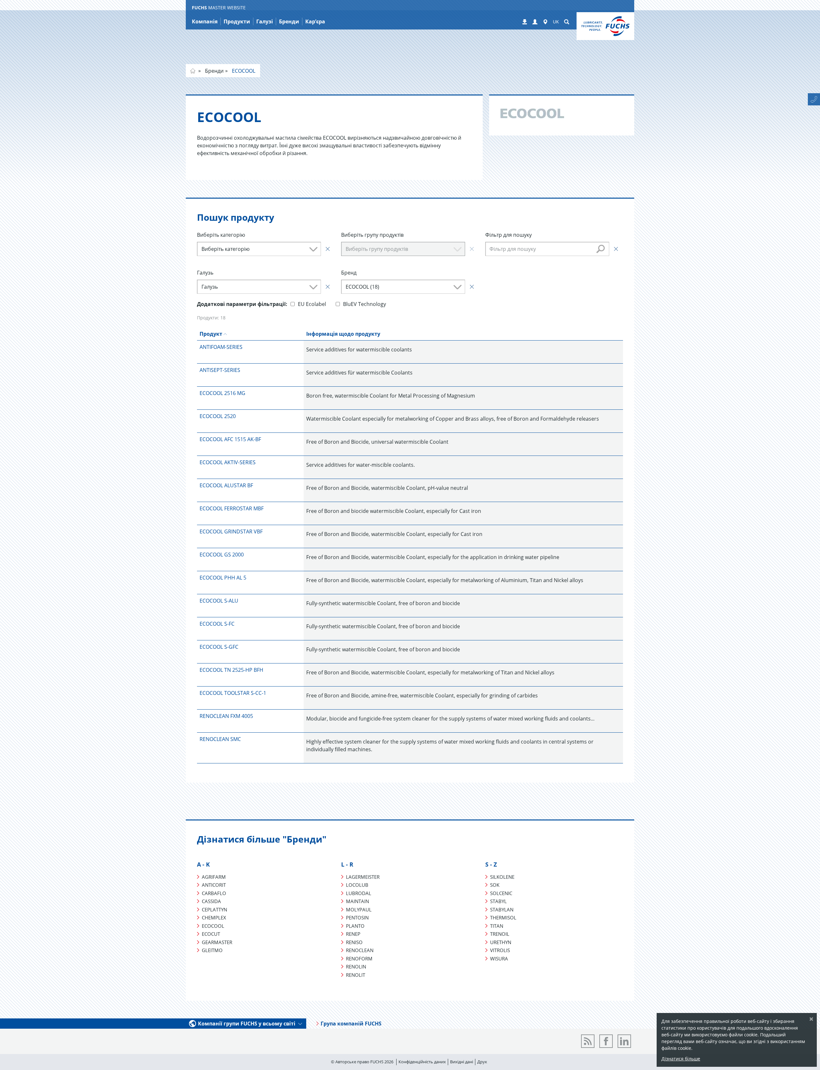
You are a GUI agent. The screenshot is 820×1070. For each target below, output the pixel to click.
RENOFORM (359, 958)
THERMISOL (503, 917)
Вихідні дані (461, 1062)
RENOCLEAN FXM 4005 (226, 716)
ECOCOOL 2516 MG (222, 393)
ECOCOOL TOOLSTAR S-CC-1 (233, 692)
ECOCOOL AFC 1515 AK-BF (230, 439)
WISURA (499, 958)
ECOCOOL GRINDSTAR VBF (231, 531)
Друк (482, 1062)
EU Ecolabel (312, 304)
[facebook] (606, 1041)
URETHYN (500, 942)
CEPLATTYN (214, 909)
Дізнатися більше (680, 1059)
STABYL (498, 901)
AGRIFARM (214, 877)
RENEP (353, 934)
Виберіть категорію (221, 234)
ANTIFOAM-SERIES (221, 346)
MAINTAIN (357, 901)
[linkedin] (624, 1041)
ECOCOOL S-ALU (219, 600)
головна (193, 71)
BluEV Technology (364, 304)
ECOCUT (211, 934)
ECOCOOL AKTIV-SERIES (228, 462)
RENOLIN (356, 966)
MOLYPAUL (359, 909)
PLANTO (355, 926)
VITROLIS (500, 950)
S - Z (491, 864)
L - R (347, 864)
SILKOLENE (502, 877)
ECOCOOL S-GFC (219, 646)
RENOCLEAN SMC (220, 739)
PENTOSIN (357, 917)
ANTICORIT (214, 885)
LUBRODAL (358, 893)
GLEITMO (212, 950)
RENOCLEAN (359, 950)
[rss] (587, 1041)
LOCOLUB (357, 885)
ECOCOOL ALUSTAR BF (226, 485)
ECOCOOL (243, 70)
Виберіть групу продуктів (372, 234)
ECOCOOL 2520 (218, 416)
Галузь (205, 272)
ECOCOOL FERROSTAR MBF (232, 508)
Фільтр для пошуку (508, 234)
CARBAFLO (214, 893)
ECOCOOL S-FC (217, 623)
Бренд (349, 272)
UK (556, 22)
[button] (534, 22)
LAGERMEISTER (363, 877)
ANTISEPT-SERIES (220, 370)
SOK (494, 885)
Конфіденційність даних (422, 1062)
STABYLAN (501, 909)
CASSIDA (211, 901)
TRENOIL (499, 934)
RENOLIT (355, 975)
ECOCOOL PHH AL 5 (223, 577)
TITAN (496, 926)
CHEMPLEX (214, 917)
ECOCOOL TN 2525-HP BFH (231, 669)
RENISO (354, 942)
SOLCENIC (501, 893)
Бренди (214, 70)
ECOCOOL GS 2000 (222, 554)
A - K (203, 864)
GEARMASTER (217, 942)
